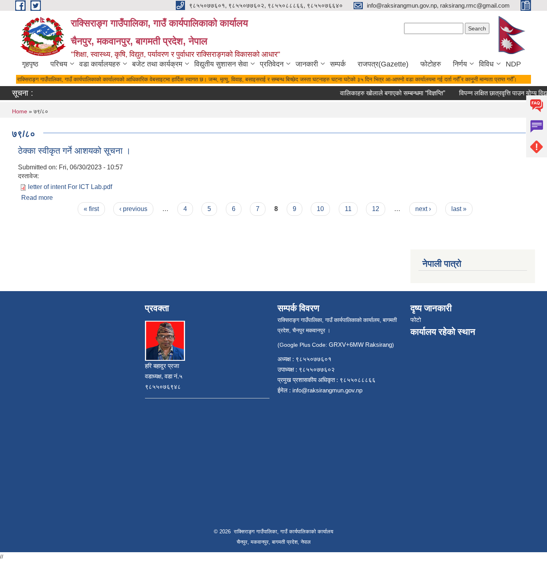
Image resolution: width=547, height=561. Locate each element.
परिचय (58, 64)
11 (348, 208)
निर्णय (460, 64)
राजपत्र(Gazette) (383, 64)
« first (91, 208)
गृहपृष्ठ (30, 64)
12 (375, 208)
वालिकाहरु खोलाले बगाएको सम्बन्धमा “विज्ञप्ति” (388, 93)
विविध (486, 64)
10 (320, 208)
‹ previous (133, 208)
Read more (37, 197)
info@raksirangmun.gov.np (327, 390)
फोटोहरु (430, 64)
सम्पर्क (338, 64)
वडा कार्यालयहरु (99, 64)
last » (459, 208)
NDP (513, 64)
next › (423, 208)
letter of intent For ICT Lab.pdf (70, 186)
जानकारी (307, 64)
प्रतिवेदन (272, 64)
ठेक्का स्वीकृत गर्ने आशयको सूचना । (74, 151)
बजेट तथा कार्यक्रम (157, 64)
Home (19, 111)
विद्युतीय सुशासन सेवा (221, 64)
